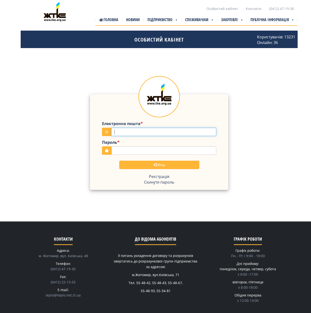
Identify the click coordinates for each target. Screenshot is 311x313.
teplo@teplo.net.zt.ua (63, 295)
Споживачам (194, 21)
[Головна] (54, 15)
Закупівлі (227, 21)
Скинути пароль (159, 182)
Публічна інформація (268, 21)
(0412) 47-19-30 (281, 8)
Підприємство (158, 21)
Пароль (109, 142)
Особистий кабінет (222, 8)
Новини (133, 19)
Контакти (253, 8)
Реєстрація (159, 176)
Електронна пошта (121, 123)
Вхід (161, 164)
